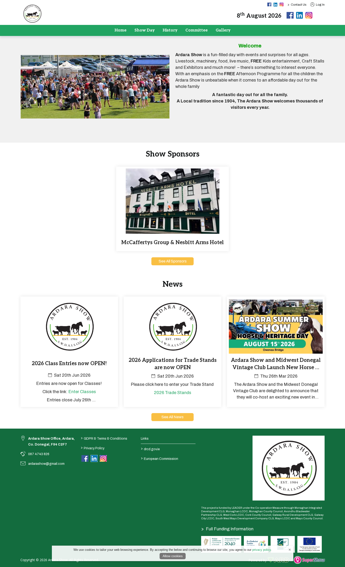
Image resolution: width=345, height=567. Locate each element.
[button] (321, 15)
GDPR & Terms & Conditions (104, 438)
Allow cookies (173, 556)
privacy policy (261, 549)
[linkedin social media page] (275, 5)
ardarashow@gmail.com (46, 463)
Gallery (223, 30)
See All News (172, 417)
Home (120, 30)
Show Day (144, 30)
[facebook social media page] (269, 4)
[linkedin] (299, 15)
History (170, 30)
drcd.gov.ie (150, 448)
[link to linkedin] (94, 458)
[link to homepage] (32, 13)
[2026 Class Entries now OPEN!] (69, 352)
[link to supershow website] (309, 560)
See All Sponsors (173, 261)
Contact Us (299, 4)
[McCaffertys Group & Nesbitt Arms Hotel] (172, 209)
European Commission (159, 458)
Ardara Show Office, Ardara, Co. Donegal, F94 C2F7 (51, 441)
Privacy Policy (92, 448)
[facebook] (290, 15)
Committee (196, 30)
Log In (320, 4)
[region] (172, 89)
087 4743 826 (38, 454)
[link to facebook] (84, 458)
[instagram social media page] (282, 4)
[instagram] (308, 15)
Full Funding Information (227, 529)
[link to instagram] (103, 458)
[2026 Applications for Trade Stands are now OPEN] (172, 352)
